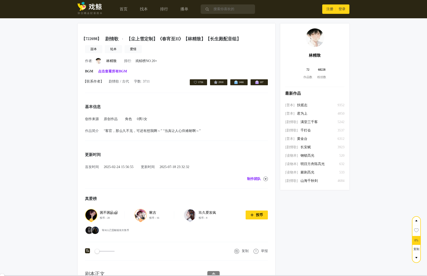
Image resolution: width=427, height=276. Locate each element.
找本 (144, 9)
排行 (164, 9)
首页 (124, 9)
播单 (184, 9)
